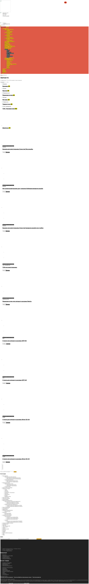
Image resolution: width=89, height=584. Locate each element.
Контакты (4, 72)
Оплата (3, 70)
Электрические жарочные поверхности (12, 501)
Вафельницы (7, 43)
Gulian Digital (26, 583)
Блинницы (7, 42)
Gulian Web (11, 583)
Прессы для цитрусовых (9, 58)
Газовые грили (7, 486)
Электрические (10, 31)
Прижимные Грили (8, 32)
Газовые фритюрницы (9, 479)
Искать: (1, 471)
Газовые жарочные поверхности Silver (14, 505)
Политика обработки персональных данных (22, 577)
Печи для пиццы (8, 48)
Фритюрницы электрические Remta (14, 478)
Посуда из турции (8, 59)
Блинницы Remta (8, 514)
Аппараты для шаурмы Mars (12, 519)
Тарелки (8, 66)
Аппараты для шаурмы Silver (12, 517)
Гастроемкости (7, 44)
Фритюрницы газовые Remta (12, 481)
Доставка (4, 69)
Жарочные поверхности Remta (13, 503)
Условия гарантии (6, 557)
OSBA (3, 534)
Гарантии (4, 71)
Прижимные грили (6, 482)
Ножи (3, 572)
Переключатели (10, 56)
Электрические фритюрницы (10, 476)
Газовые (8, 30)
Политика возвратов (6, 558)
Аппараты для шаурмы (9, 29)
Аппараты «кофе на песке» (10, 46)
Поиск (15, 471)
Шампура (8, 54)
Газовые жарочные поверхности (11, 504)
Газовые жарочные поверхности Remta (14, 506)
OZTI (3, 338)
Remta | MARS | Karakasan (7, 532)
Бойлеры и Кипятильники (9, 41)
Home (1, 75)
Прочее (8, 57)
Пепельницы (9, 62)
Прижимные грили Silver (11, 484)
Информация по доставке (7, 555)
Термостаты (9, 52)
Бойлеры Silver (7, 511)
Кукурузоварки (5, 499)
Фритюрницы (7, 35)
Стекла (8, 51)
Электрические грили (9, 483)
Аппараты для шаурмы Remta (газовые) (14, 522)
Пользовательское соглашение (6, 577)
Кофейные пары (10, 60)
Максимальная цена (22, 538)
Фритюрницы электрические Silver (14, 477)
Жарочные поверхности (9, 38)
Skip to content (3, 26)
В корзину (8, 152)
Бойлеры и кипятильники (7, 567)
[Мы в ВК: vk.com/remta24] (4, 21)
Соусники (8, 65)
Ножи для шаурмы (8, 47)
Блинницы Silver (8, 513)
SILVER (3, 417)
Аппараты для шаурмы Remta (12, 518)
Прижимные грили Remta (12, 485)
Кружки (8, 61)
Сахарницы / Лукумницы (11, 64)
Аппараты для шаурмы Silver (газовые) (14, 521)
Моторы (8, 50)
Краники (8, 55)
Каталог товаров (5, 28)
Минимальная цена (4, 538)
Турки (8, 67)
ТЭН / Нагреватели (10, 53)
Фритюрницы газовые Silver (12, 480)
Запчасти (6, 49)
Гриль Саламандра (8, 45)
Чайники (8, 68)
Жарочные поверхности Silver (13, 502)
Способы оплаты (5, 556)
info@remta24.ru (8, 550)
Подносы (8, 63)
